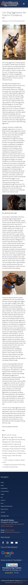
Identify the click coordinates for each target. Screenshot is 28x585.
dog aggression (6, 442)
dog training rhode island (17, 446)
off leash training (7, 451)
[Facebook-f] (3, 542)
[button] (24, 4)
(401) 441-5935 (9, 530)
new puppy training (7, 449)
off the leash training (18, 451)
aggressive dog (6, 439)
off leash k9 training (19, 449)
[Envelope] (16, 542)
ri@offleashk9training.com (12, 532)
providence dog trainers (9, 453)
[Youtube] (12, 542)
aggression (7, 437)
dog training (15, 442)
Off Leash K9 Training (10, 435)
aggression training (16, 437)
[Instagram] (7, 542)
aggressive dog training (18, 439)
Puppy (9, 455)
